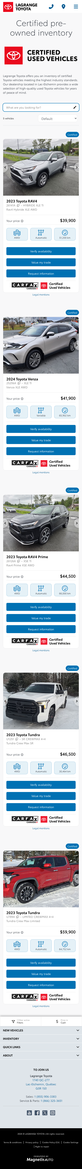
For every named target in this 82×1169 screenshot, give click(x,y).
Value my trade (41, 262)
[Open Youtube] (29, 1112)
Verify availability (41, 251)
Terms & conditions (13, 1142)
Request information (41, 273)
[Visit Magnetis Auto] (41, 1159)
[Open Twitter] (44, 1112)
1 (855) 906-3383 (45, 1096)
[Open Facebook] (37, 1112)
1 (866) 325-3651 (51, 1101)
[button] (5, 167)
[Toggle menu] (74, 6)
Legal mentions (41, 294)
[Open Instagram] (52, 1112)
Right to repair (42, 1146)
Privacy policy (31, 1142)
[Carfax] (25, 285)
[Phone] (51, 6)
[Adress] (63, 6)
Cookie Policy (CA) (51, 1142)
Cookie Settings (70, 1142)
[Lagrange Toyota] (23, 6)
